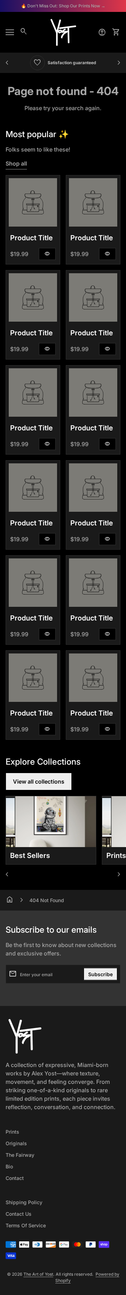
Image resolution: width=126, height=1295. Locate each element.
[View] (33, 202)
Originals (16, 1143)
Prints (12, 1132)
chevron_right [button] (119, 63)
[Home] (63, 31)
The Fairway (20, 1155)
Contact (15, 1178)
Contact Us (18, 1214)
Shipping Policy (24, 1202)
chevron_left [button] (7, 63)
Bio (9, 1166)
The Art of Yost (38, 1274)
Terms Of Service (26, 1225)
